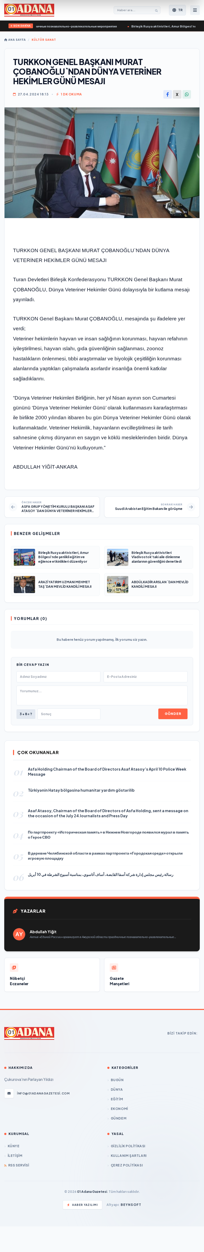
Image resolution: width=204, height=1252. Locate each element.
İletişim (15, 1156)
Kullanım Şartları (129, 1156)
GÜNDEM (118, 1118)
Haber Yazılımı (85, 1204)
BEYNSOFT (131, 1205)
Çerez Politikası (127, 1165)
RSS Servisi (18, 1165)
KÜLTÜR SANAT (44, 39)
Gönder (173, 714)
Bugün (117, 1080)
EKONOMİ (119, 1109)
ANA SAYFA (16, 39)
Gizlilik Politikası (128, 1146)
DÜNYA (117, 1090)
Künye (14, 1146)
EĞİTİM (117, 1099)
